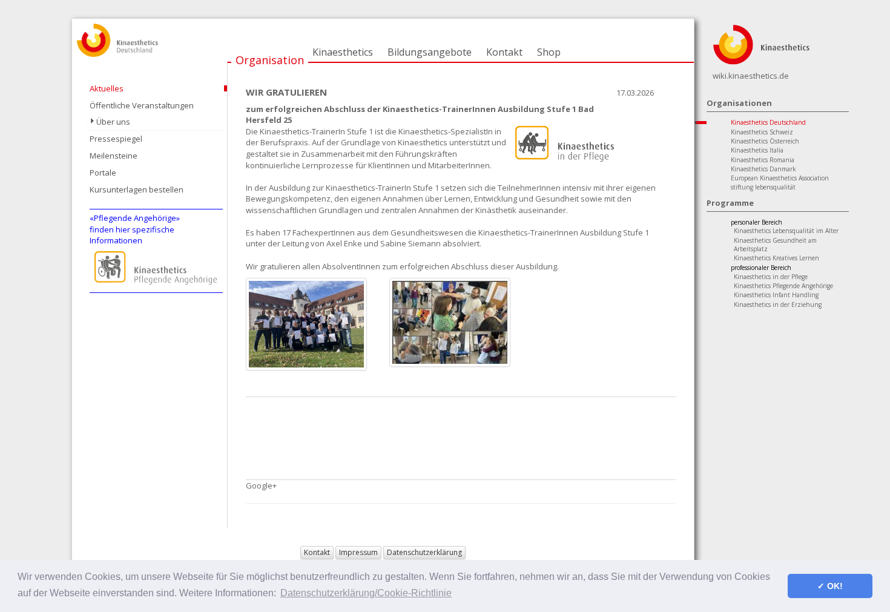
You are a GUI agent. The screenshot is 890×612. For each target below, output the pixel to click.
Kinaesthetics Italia (757, 150)
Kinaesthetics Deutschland (768, 122)
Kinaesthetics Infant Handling (776, 295)
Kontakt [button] (317, 552)
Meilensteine (113, 155)
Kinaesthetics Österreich (765, 141)
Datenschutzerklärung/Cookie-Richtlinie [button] (366, 593)
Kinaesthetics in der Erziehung (778, 304)
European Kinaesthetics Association (780, 178)
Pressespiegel (116, 138)
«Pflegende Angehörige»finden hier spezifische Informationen (135, 229)
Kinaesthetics (342, 52)
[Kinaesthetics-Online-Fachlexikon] (761, 43)
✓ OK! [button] (830, 586)
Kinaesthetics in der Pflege (771, 276)
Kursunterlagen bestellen (136, 189)
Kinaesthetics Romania (762, 160)
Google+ (261, 485)
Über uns (113, 121)
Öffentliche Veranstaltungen (142, 105)
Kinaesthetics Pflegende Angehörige (783, 285)
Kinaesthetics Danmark (763, 169)
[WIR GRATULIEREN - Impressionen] (449, 321)
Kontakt (504, 52)
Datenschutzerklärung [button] (424, 552)
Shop (549, 52)
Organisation (270, 60)
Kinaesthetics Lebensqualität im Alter (786, 230)
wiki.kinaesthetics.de (751, 75)
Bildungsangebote (429, 52)
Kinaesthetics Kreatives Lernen (776, 258)
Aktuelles (107, 88)
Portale (103, 172)
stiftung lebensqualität (763, 187)
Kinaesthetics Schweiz (762, 132)
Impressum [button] (358, 552)
